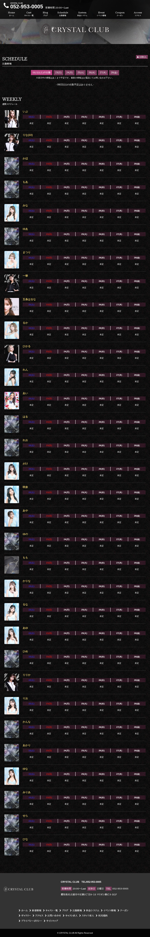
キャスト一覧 (52, 910)
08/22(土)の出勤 (42, 72)
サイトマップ (52, 921)
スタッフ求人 (88, 915)
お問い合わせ (54, 915)
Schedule (62, 13)
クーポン (124, 910)
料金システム (92, 910)
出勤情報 (77, 910)
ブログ (65, 910)
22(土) (31, 117)
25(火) (80, 72)
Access (138, 13)
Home (11, 13)
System (82, 13)
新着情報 (36, 910)
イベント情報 (109, 910)
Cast (29, 13)
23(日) (58, 72)
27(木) (103, 72)
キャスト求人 (71, 915)
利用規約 (103, 915)
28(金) (114, 72)
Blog (45, 13)
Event (101, 13)
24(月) (69, 72)
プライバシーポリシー (31, 921)
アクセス (39, 915)
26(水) (92, 72)
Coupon (120, 13)
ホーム (24, 910)
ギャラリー (26, 915)
